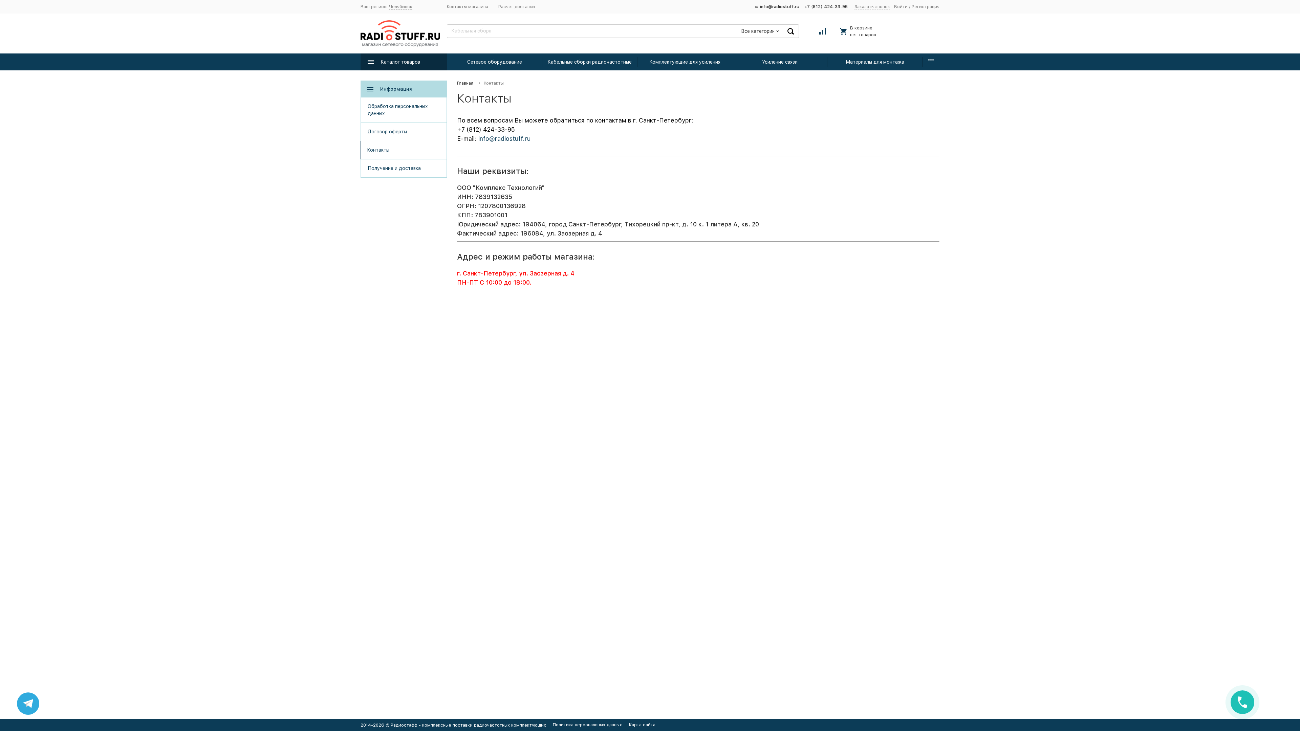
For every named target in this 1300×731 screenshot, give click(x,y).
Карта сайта (642, 724)
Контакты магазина (467, 6)
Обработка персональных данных (398, 110)
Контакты (378, 150)
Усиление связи (780, 62)
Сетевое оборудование (494, 62)
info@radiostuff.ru (504, 138)
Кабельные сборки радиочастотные (589, 62)
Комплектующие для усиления (684, 62)
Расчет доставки (516, 6)
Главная (465, 83)
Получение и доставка (394, 168)
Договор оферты (387, 131)
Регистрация (925, 6)
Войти (901, 6)
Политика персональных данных (587, 724)
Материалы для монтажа (875, 62)
